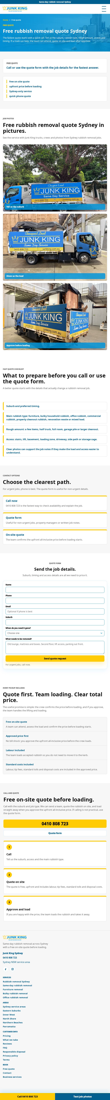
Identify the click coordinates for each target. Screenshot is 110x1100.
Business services (12, 1077)
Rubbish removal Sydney (16, 981)
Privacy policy (10, 1055)
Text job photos (82, 1096)
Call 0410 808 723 (27, 1096)
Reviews (7, 1043)
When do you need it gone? (18, 628)
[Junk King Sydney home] (15, 9)
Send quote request (55, 658)
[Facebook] (5, 969)
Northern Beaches (12, 1022)
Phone (9, 595)
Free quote (9, 1069)
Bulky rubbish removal (15, 993)
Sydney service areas (14, 1006)
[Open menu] (104, 8)
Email (8, 606)
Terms (6, 1059)
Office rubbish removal (15, 997)
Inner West (9, 1014)
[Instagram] (12, 969)
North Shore (9, 1018)
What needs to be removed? (19, 639)
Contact (7, 1073)
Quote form (55, 833)
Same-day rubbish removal (17, 985)
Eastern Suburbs (11, 1010)
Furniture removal (13, 989)
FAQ (5, 1047)
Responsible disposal (14, 1051)
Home (5, 20)
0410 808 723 (55, 824)
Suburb (9, 617)
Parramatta (9, 1026)
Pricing (7, 1035)
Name (8, 584)
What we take (10, 1039)
